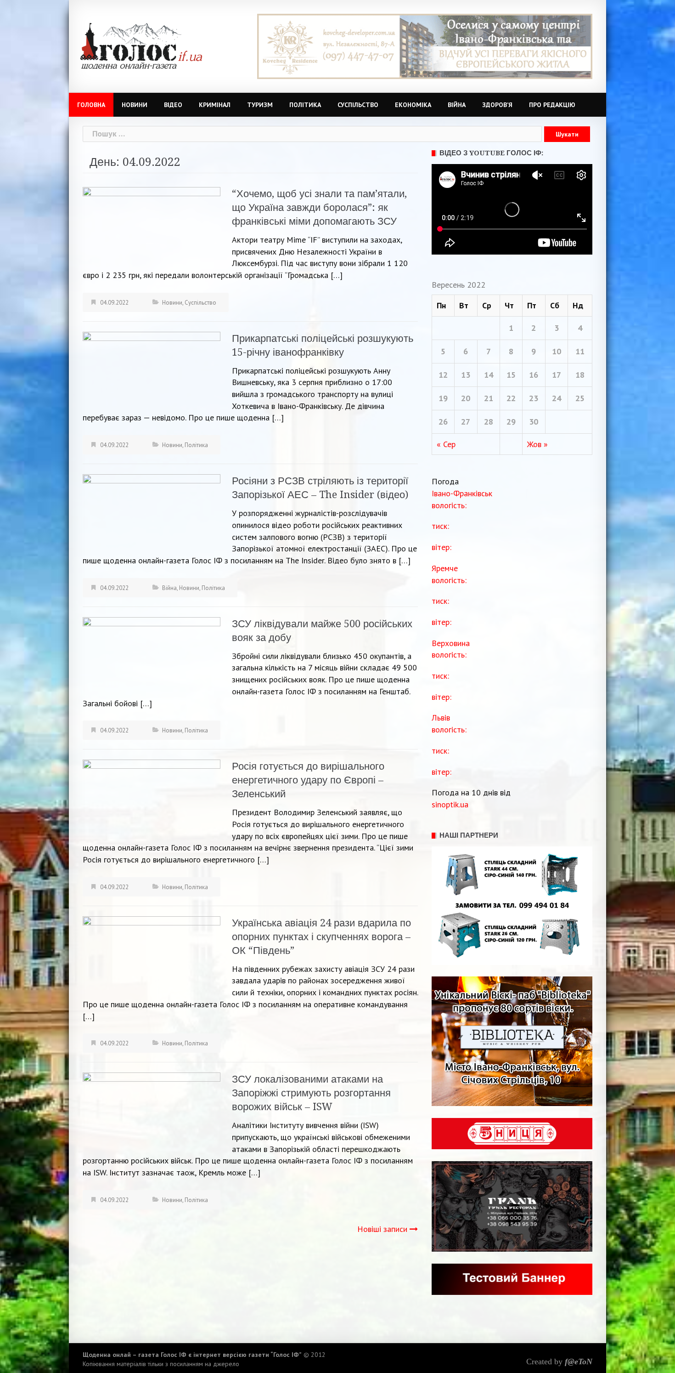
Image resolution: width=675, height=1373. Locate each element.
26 (443, 421)
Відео (173, 105)
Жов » (537, 444)
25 (580, 398)
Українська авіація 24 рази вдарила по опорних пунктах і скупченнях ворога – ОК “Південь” (321, 936)
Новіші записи (382, 1229)
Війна (457, 105)
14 (488, 374)
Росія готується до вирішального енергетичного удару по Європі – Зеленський (308, 780)
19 (443, 398)
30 (533, 421)
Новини (134, 105)
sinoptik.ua (450, 804)
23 (533, 398)
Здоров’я (497, 105)
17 (556, 374)
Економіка (413, 105)
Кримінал (215, 105)
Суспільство (358, 105)
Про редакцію (552, 105)
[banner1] (424, 45)
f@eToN (578, 1361)
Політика (305, 105)
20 (465, 398)
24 (556, 398)
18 (580, 374)
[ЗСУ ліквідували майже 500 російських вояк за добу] (151, 654)
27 (465, 421)
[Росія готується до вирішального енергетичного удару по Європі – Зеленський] (151, 797)
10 (556, 351)
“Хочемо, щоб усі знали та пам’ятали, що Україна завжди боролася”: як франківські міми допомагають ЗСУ (319, 207)
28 (488, 421)
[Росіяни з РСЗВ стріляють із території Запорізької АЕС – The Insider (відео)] (151, 512)
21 (488, 398)
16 (533, 374)
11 (580, 351)
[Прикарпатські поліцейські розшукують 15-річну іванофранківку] (151, 369)
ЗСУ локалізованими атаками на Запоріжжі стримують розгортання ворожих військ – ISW (311, 1092)
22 (511, 398)
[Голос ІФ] (141, 45)
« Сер (446, 444)
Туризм (260, 105)
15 (511, 374)
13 (465, 374)
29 (511, 421)
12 (443, 374)
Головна (91, 105)
